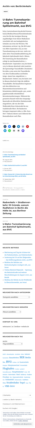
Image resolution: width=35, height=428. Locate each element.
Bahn (22, 354)
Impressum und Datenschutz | (14, 404)
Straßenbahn (12, 382)
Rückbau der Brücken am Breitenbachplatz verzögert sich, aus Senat (17, 265)
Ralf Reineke (9, 188)
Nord (18, 374)
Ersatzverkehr (24, 362)
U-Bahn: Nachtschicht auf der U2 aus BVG (15, 165)
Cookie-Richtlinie (23, 420)
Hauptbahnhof (18, 372)
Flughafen (8, 368)
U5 (30, 383)
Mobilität (5, 374)
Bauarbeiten (6, 189)
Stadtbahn (25, 380)
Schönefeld (9, 380)
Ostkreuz (23, 374)
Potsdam (6, 377)
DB (18, 362)
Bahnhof (27, 354)
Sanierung (27, 377)
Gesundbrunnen (7, 372)
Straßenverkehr (15, 189)
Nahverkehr (12, 374)
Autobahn (17, 354)
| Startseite (6, 395)
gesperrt (22, 369)
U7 (3, 386)
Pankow (29, 374)
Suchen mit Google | (10, 408)
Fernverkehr (23, 365)
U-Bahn (22, 189)
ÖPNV (12, 386)
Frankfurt (17, 369)
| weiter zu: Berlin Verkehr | (12, 399)
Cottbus (14, 362)
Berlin (28, 357)
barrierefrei (5, 357)
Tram (27, 383)
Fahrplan (5, 365)
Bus (4, 362)
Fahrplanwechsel (13, 365)
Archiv (5, 341)
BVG (9, 361)
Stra (4, 383)
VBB (7, 386)
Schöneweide (18, 379)
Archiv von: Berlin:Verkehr (17, 6)
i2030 (25, 372)
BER (22, 357)
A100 (4, 354)
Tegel (22, 383)
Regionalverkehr (18, 377)
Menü (6, 11)
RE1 (11, 377)
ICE (29, 372)
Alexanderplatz (10, 354)
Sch (4, 379)
